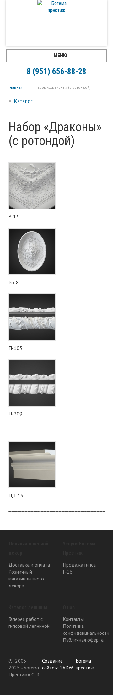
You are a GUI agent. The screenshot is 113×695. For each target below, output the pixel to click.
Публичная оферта (83, 640)
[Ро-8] (32, 252)
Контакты (73, 619)
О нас (69, 607)
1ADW (66, 667)
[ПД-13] (32, 465)
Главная (15, 87)
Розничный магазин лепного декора (26, 578)
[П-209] (32, 383)
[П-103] (32, 317)
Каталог (23, 101)
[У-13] (32, 186)
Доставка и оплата (29, 565)
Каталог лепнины (27, 607)
